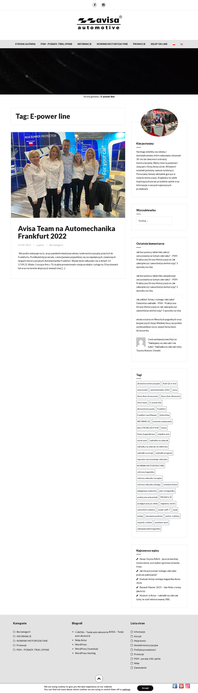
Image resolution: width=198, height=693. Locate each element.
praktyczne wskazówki (147, 497)
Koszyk (137, 636)
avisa (174, 390)
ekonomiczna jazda (145, 409)
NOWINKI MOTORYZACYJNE (112, 44)
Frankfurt (161, 409)
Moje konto (140, 640)
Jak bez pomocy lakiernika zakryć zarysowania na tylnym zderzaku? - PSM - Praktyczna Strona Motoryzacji (157, 256)
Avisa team (142, 402)
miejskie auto (164, 434)
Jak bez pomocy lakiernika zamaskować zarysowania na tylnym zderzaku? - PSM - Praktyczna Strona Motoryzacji (157, 279)
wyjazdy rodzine (144, 522)
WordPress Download (86, 648)
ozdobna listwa (170, 484)
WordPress (81, 644)
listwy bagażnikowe (146, 434)
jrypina (40, 245)
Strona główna (25, 44)
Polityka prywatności (145, 649)
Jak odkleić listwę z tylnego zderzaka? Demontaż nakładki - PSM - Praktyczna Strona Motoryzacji (156, 303)
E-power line (155, 402)
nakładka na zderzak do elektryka (152, 446)
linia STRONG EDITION (147, 428)
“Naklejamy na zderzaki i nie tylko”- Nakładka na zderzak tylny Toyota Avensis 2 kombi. (159, 347)
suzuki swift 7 (164, 509)
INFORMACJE (84, 44)
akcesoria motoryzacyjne (148, 383)
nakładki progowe (164, 453)
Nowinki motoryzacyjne (146, 645)
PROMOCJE (166, 497)
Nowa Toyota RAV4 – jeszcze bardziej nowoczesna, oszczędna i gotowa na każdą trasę (157, 563)
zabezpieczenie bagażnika (148, 529)
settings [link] (126, 689)
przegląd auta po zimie (147, 503)
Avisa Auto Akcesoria (170, 396)
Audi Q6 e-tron (169, 383)
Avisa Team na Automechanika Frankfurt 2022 (66, 232)
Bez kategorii (56, 245)
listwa (164, 428)
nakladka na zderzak (159, 440)
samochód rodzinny (146, 509)
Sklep (136, 663)
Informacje (139, 631)
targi (175, 509)
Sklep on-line (159, 44)
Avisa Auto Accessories (147, 396)
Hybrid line (164, 415)
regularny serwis (168, 503)
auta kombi (142, 390)
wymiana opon (161, 522)
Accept (145, 688)
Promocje (139, 44)
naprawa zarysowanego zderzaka (152, 459)
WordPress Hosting (85, 653)
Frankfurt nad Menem (147, 415)
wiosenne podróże (154, 516)
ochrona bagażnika (145, 472)
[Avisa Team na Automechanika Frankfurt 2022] (67, 175)
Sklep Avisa (80, 640)
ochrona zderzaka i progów (149, 478)
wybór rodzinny (172, 516)
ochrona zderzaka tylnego (149, 484)
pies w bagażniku (167, 491)
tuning (140, 516)
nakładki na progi (145, 453)
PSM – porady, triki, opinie (147, 658)
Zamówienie (140, 667)
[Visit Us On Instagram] (187, 685)
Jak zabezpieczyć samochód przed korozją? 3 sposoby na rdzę (157, 263)
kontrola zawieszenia (162, 421)
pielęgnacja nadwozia (146, 491)
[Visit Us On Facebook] (175, 685)
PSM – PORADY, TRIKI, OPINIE (56, 44)
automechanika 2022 (160, 390)
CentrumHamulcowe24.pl (161, 339)
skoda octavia (143, 319)
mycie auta (142, 440)
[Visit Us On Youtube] (181, 685)
